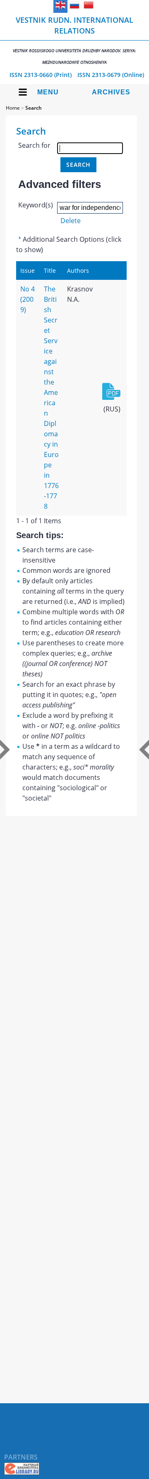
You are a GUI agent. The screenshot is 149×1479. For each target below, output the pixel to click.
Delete (70, 220)
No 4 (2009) (27, 299)
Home (13, 107)
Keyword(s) (35, 204)
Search (33, 107)
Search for (34, 145)
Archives (111, 92)
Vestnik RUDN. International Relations (74, 40)
